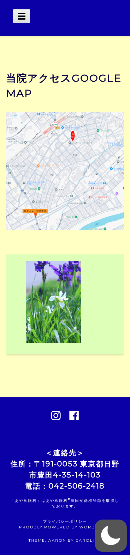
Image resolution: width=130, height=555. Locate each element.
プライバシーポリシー (65, 521)
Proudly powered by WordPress (65, 527)
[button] (111, 536)
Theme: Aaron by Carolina (64, 540)
